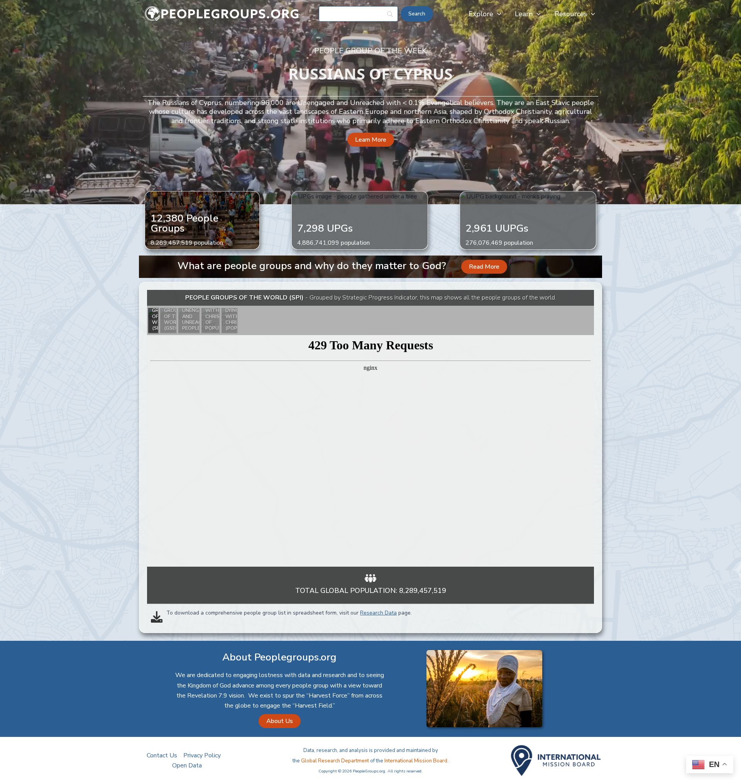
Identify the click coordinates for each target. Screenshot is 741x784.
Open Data (187, 765)
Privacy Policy (202, 755)
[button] (497, 14)
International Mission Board (415, 760)
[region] (370, 428)
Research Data (378, 612)
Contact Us (162, 755)
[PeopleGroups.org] (222, 13)
